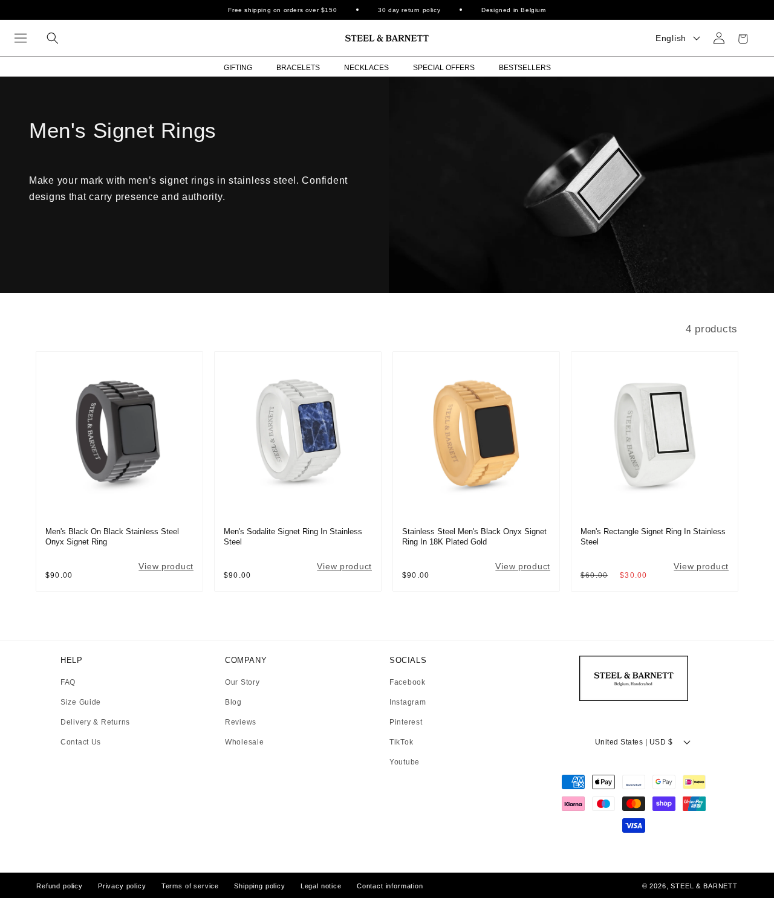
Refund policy (59, 886)
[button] (21, 38)
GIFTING (238, 67)
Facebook (407, 682)
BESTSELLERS (525, 67)
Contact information (390, 886)
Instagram (407, 702)
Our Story (242, 682)
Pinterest (405, 722)
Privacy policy (122, 886)
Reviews (240, 722)
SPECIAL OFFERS (444, 67)
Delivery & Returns (95, 722)
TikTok (401, 742)
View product (166, 566)
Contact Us (80, 742)
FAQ (68, 682)
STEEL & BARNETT (704, 886)
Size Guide (80, 702)
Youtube (404, 762)
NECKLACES (366, 67)
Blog (233, 702)
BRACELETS (298, 67)
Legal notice (321, 886)
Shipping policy (259, 886)
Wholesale (244, 742)
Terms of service (190, 886)
